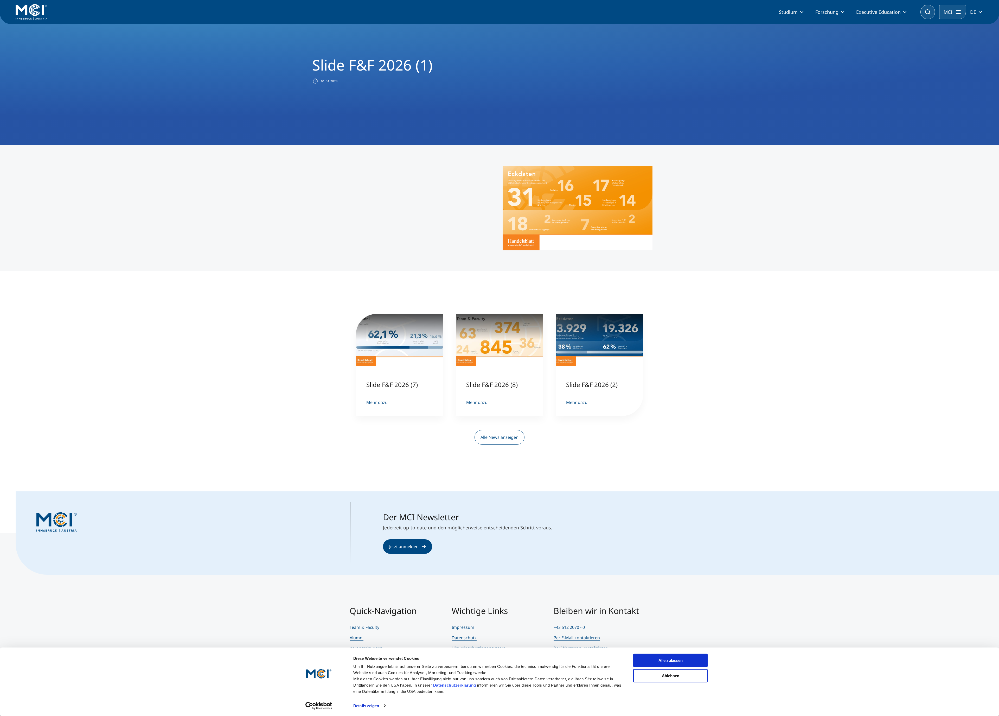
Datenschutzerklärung (454, 685)
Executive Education (878, 12)
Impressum (463, 627)
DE (973, 12)
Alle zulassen (670, 660)
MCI (948, 12)
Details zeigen (366, 706)
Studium (788, 12)
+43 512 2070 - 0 (569, 627)
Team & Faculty (364, 627)
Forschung (826, 12)
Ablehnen (670, 675)
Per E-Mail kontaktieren (577, 638)
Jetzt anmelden (404, 546)
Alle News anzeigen (499, 437)
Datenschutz (464, 638)
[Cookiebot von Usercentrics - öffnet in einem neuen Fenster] (319, 706)
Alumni (356, 638)
